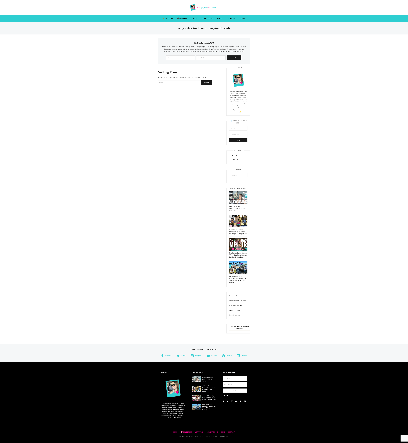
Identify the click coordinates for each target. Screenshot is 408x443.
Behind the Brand (234, 296)
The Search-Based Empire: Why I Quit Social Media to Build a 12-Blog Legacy (238, 255)
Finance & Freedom (234, 310)
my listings (243, 326)
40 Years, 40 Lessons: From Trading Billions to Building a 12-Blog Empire (238, 231)
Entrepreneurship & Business (237, 300)
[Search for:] (179, 82)
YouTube (199, 432)
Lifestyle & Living (234, 315)
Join (223, 432)
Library (220, 18)
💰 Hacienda (167, 18)
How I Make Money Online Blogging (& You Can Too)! (237, 208)
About (243, 18)
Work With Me (207, 18)
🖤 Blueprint (182, 18)
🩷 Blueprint (186, 432)
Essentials (232, 18)
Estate (194, 18)
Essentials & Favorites (235, 305)
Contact (231, 432)
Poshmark (239, 328)
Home (175, 432)
